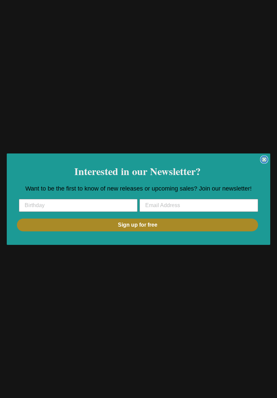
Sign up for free (137, 225)
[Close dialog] (264, 159)
